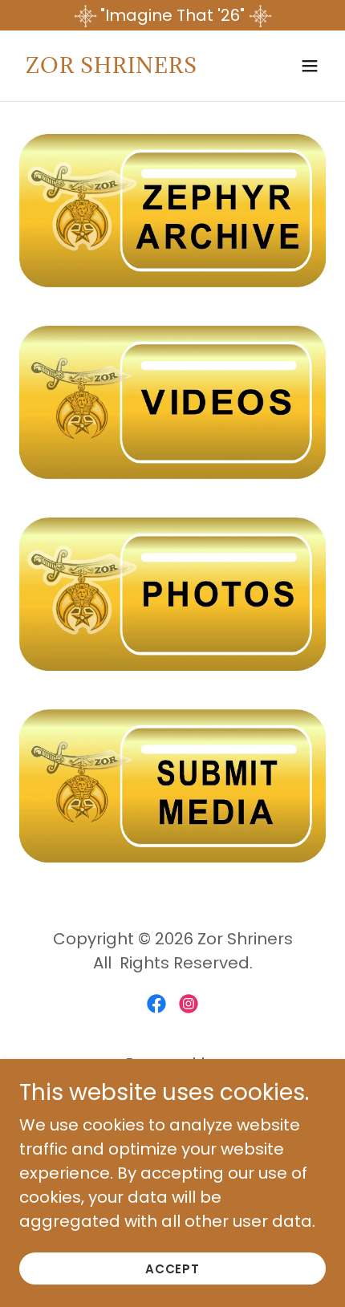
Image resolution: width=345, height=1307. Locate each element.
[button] (310, 66)
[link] (111, 67)
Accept (173, 1268)
